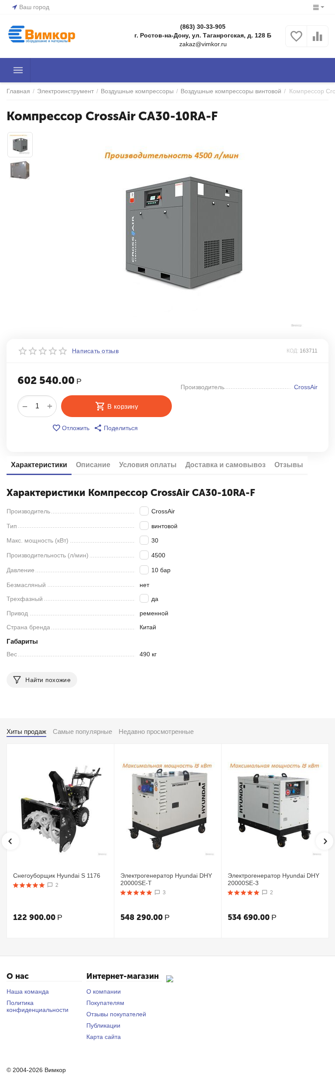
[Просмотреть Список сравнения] (318, 40)
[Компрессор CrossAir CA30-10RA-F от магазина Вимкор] (183, 230)
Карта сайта (103, 1036)
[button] (116, 428)
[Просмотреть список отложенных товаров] (296, 40)
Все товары (18, 70)
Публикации (103, 1025)
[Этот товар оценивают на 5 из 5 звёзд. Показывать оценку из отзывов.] (29, 885)
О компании (103, 991)
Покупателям (105, 1002)
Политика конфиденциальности (37, 1006)
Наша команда (28, 991)
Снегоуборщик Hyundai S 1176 (56, 875)
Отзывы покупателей (116, 1014)
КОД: (292, 351)
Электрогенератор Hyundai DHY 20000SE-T (166, 879)
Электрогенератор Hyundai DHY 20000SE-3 (273, 879)
